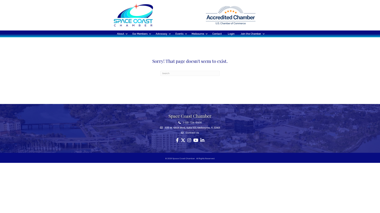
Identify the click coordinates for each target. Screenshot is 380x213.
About (120, 33)
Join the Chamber (251, 33)
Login (231, 33)
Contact (217, 33)
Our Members (140, 33)
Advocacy (161, 33)
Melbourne (198, 33)
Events (179, 33)
